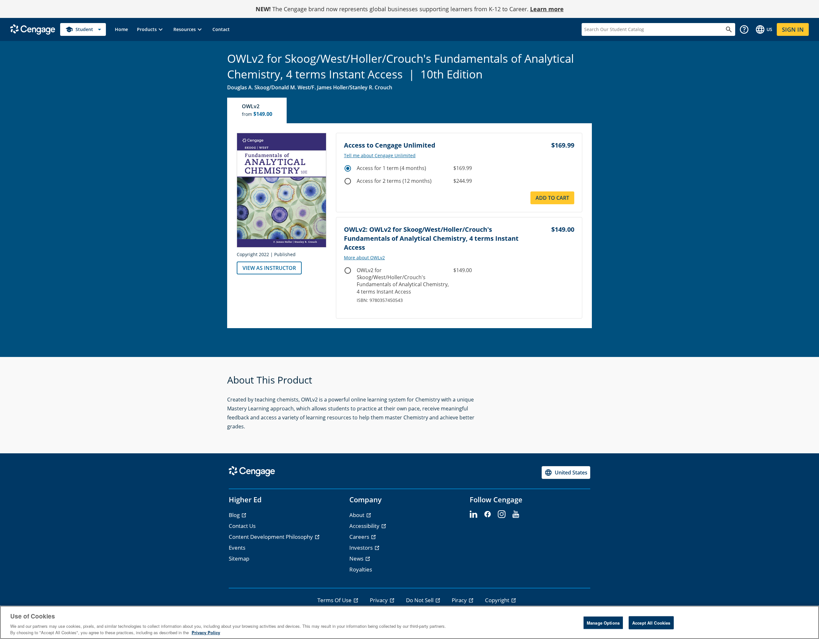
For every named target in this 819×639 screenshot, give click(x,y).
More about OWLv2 (364, 257)
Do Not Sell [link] (420, 600)
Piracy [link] (460, 600)
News (357, 558)
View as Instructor (269, 267)
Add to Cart (552, 197)
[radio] (348, 168)
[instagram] (501, 514)
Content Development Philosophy (271, 536)
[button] (150, 29)
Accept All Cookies (651, 623)
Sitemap (239, 558)
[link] (121, 29)
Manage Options (603, 623)
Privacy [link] (379, 600)
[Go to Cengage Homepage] (32, 29)
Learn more (547, 9)
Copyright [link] (498, 600)
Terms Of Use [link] (335, 600)
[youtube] (516, 514)
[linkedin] (473, 514)
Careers (359, 536)
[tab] (257, 110)
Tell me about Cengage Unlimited (380, 155)
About (357, 515)
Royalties (360, 569)
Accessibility (365, 526)
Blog (235, 515)
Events (237, 547)
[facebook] (487, 514)
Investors (361, 547)
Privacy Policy (206, 632)
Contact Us (242, 526)
